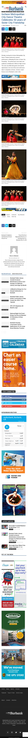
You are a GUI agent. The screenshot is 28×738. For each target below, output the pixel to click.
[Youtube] (20, 732)
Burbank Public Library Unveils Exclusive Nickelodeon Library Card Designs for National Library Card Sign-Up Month (18, 281)
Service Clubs (19, 693)
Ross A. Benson (6, 25)
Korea (8, 216)
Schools (17, 689)
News (7, 689)
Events (3, 293)
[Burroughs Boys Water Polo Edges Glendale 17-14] (5, 546)
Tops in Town (11, 693)
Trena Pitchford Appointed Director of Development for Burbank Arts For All (20, 237)
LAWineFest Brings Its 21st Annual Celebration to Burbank (18, 291)
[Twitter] (16, 732)
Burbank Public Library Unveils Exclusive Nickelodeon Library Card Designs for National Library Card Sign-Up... (17, 537)
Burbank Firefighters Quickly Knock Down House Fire (7, 236)
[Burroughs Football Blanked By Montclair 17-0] (5, 527)
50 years (8, 214)
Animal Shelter (5, 309)
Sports (12, 689)
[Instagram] (11, 732)
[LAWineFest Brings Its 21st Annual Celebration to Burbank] (5, 291)
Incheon (4, 216)
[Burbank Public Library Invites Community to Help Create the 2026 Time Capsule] (5, 298)
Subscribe (23, 406)
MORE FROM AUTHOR (17, 273)
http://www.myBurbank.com (14, 258)
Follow (23, 399)
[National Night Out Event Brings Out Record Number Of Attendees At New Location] (5, 315)
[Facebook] (7, 732)
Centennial (14, 214)
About (3, 700)
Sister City (14, 216)
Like (11, 397)
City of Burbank (21, 214)
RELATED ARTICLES (6, 273)
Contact (8, 700)
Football (11, 529)
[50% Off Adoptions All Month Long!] (5, 307)
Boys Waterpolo (12, 548)
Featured (4, 693)
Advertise (14, 700)
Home (3, 689)
